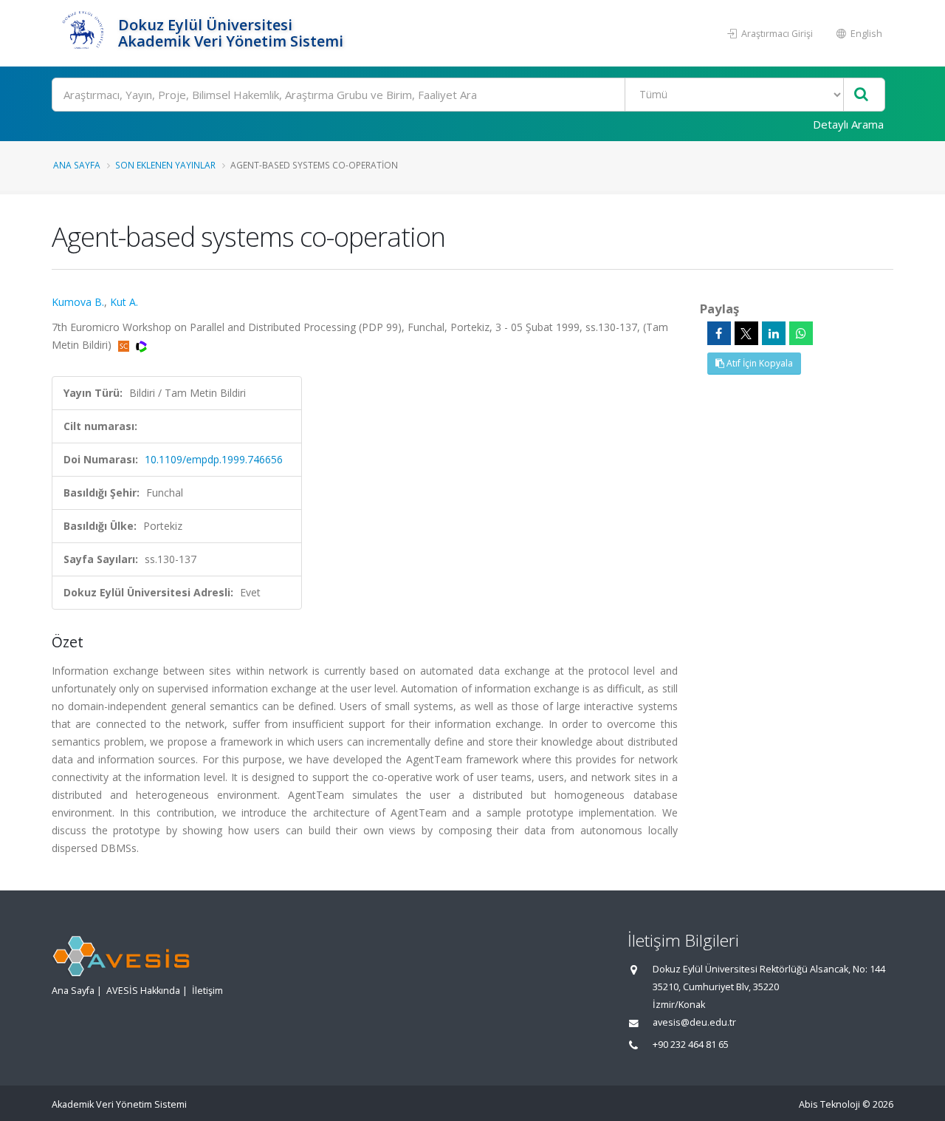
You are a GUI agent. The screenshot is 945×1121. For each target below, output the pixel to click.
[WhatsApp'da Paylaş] (801, 333)
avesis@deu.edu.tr (694, 1022)
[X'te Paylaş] (746, 333)
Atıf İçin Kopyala (758, 363)
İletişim (207, 990)
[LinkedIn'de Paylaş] (774, 333)
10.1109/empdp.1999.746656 (214, 459)
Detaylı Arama (848, 124)
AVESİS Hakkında (143, 990)
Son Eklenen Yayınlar (165, 165)
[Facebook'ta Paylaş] (719, 333)
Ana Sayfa (76, 165)
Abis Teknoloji (829, 1104)
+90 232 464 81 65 (691, 1044)
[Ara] (861, 95)
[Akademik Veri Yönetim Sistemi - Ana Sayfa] (83, 33)
